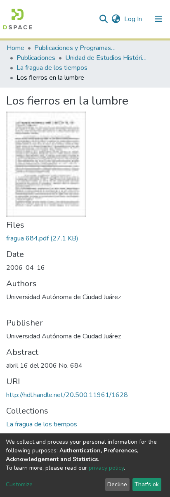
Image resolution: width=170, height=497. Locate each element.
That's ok (147, 484)
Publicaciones (36, 57)
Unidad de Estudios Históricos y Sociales (106, 57)
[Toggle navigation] (158, 19)
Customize (19, 484)
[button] (116, 19)
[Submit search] (103, 19)
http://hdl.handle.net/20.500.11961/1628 (67, 395)
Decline (117, 484)
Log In (134, 19)
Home (15, 47)
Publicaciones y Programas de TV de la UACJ (75, 47)
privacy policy (106, 468)
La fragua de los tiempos (52, 67)
